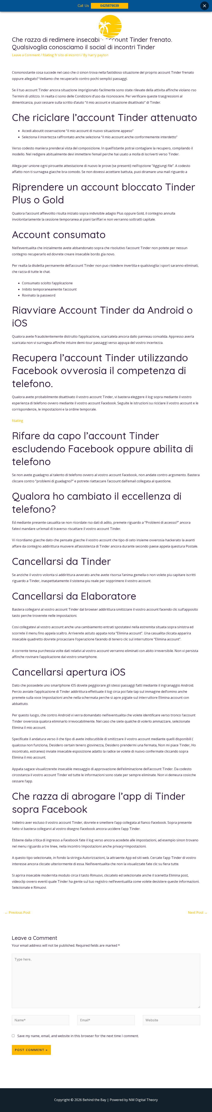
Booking (127, 53)
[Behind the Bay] (106, 28)
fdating (17, 420)
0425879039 (109, 6)
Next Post (197, 912)
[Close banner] (204, 5)
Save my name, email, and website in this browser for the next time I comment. (78, 1036)
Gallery (108, 53)
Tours (92, 53)
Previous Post (17, 912)
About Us (73, 53)
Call (143, 53)
